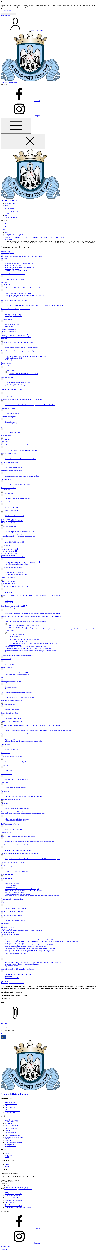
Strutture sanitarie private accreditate (12, 899)
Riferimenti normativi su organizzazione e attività (20, 263)
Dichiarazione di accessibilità (13, 1206)
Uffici (6, 1105)
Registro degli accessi (11, 966)
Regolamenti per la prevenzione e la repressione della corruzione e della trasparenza (30, 948)
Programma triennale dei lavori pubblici (21, 627)
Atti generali (4, 258)
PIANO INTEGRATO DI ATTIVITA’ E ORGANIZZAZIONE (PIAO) (23, 931)
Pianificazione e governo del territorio (12, 862)
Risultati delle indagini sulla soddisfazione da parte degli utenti (24, 796)
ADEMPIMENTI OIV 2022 (9, 933)
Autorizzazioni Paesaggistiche (14, 572)
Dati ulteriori (5, 981)
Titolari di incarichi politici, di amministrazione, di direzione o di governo (23, 288)
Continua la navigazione (8, 13)
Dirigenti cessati (6, 363)
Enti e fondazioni (10, 1107)
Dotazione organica (7, 377)
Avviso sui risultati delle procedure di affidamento (24, 639)
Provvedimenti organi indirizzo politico (13, 557)
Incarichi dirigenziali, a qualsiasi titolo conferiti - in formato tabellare (25, 356)
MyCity (4, 1249)
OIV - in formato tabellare (12, 432)
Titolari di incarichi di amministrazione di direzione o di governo (24, 295)
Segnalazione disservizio (12, 1195)
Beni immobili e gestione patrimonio (12, 700)
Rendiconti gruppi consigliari (13, 314)
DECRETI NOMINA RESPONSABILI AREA (23, 374)
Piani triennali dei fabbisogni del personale (17, 382)
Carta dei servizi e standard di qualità (12, 756)
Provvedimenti (5, 545)
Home (6, 232)
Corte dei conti (5, 744)
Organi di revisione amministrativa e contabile (15, 734)
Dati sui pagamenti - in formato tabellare (17, 808)
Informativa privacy (11, 1202)
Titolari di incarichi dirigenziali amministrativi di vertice (17, 342)
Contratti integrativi (10, 422)
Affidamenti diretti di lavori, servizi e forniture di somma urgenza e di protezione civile (35, 643)
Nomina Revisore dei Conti (13, 739)
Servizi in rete (5, 791)
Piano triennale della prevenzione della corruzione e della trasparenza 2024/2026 (29, 940)
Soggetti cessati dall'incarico (13, 297)
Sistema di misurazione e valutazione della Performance (18, 445)
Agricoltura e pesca (10, 1146)
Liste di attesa (5, 782)
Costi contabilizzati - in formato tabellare (17, 779)
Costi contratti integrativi (12, 424)
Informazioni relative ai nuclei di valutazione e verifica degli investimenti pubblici (29, 841)
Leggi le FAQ (9, 1192)
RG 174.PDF (4, 1023)
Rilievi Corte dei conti (11, 749)
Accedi (3, 229)
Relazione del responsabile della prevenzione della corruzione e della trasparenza (29, 950)
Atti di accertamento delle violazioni (16, 953)
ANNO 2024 (9, 602)
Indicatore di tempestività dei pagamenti (17, 819)
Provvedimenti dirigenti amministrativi (12, 567)
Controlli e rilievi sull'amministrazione (12, 721)
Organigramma (9, 326)
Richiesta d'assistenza (11, 1197)
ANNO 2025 (9, 239)
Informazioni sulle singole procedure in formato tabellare (18, 608)
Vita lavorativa (9, 1123)
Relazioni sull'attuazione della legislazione (17, 892)
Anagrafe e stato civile (11, 1120)
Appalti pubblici (10, 1127)
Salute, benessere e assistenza (14, 1142)
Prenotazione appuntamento (13, 1194)
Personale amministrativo (12, 1111)
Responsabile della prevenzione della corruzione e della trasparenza (25, 947)
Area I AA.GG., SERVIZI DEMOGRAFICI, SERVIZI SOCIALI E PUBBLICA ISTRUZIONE (35, 237)
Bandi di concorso (6, 435)
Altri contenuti (5, 924)
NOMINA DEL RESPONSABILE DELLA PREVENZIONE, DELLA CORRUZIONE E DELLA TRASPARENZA (41, 941)
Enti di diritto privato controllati (10, 510)
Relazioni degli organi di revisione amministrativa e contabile (23, 741)
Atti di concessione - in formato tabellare (17, 674)
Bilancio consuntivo (11, 689)
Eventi (7, 1166)
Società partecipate (6, 502)
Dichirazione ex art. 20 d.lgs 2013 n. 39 (17, 943)
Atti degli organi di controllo (13, 316)
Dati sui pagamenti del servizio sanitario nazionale (16, 812)
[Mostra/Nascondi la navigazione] (16, 126)
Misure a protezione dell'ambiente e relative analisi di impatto (23, 890)
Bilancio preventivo (11, 687)
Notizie (7, 1153)
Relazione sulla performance (9, 462)
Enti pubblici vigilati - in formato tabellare (17, 498)
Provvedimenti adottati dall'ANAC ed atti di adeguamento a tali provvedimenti (28, 952)
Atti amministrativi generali (13, 265)
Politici (7, 1109)
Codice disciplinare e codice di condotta (17, 270)
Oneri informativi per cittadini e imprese (13, 274)
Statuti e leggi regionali (12, 269)
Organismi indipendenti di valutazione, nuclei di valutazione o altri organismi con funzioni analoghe (31, 725)
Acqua (7, 214)
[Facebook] (5, 224)
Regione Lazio (5, 15)
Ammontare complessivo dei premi (11, 470)
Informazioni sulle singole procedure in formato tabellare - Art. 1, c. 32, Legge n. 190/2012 (32, 613)
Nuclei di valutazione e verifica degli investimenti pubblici (18, 836)
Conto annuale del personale (13, 384)
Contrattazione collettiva (8, 408)
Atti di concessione (6, 667)
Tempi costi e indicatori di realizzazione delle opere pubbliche (19, 853)
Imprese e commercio (11, 1125)
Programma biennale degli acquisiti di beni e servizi (24, 625)
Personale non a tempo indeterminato (12, 389)
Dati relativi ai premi (7, 479)
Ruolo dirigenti (9, 360)
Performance (5, 441)
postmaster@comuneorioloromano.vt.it (17, 1187)
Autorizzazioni (9, 1144)
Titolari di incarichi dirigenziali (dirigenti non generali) (17, 351)
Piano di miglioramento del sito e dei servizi (18, 1207)
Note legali (8, 1204)
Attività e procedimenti (8, 522)
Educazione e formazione (12, 1135)
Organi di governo (10, 1102)
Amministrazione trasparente (13, 1200)
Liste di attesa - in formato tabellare (15, 788)
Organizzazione (5, 284)
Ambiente (8, 1140)
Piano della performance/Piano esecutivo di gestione (20, 459)
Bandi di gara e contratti (12, 236)
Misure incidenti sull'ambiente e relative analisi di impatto (22, 889)
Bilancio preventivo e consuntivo (11, 682)
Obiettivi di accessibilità (12, 978)
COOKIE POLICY (7, 10)
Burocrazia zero (5, 282)
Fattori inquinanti (10, 887)
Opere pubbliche (6, 832)
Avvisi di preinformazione (16, 634)
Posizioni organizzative (8, 365)
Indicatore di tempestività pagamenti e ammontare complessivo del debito (23, 813)
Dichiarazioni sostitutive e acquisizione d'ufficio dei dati (18, 537)
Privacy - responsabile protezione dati (12, 983)
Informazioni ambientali (8, 874)
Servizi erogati (5, 753)
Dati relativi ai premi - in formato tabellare (17, 484)
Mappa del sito (5, 1246)
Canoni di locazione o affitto (9, 713)
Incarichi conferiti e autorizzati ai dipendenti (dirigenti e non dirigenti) (22, 399)
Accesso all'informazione (12, 212)
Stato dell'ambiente (10, 885)
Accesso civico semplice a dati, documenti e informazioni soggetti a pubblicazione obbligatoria (33, 962)
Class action (4, 765)
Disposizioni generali (7, 253)
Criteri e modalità (6, 659)
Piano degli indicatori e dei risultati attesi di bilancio (16, 692)
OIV (2, 427)
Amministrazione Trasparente (14, 234)
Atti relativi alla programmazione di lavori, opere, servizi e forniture (25, 621)
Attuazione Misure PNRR (9, 927)
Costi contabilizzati (6, 774)
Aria (6, 215)
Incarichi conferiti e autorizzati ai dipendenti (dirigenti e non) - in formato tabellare (30, 405)
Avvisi (7, 1157)
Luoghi (7, 1164)
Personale (4, 338)
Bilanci (3, 678)
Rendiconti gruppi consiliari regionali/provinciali (15, 309)
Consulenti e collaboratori (8, 331)
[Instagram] (5, 226)
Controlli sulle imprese (8, 577)
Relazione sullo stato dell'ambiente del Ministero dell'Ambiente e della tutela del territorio (32, 896)
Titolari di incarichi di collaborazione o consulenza (16, 337)
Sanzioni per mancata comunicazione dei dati (14, 300)
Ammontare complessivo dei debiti (15, 821)
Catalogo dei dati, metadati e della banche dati (19, 974)
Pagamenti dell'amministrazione (10, 799)
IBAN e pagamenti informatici (10, 824)
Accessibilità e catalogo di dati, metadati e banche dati (17, 969)
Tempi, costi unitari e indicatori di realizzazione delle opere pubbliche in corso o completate (32, 859)
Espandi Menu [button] (5, 251)
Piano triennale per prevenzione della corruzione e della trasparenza (21, 256)
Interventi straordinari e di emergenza (12, 911)
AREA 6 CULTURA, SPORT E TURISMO (14, 587)
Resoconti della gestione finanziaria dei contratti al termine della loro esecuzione (29, 652)
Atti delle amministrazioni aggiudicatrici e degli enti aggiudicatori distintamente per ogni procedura (31, 616)
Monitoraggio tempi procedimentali (11, 535)
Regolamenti (8, 976)
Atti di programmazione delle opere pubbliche (15, 845)
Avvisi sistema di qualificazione (18, 641)
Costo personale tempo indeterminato (16, 386)
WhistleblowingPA (6, 929)
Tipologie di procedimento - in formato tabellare (19, 532)
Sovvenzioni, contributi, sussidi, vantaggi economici (16, 655)
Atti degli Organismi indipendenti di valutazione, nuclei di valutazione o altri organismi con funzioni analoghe (38, 730)
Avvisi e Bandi (13, 638)
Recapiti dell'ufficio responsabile (14, 542)
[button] (10, 203)
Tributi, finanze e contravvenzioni (15, 1139)
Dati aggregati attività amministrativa (12, 521)
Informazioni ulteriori (15, 645)
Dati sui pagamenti (6, 803)
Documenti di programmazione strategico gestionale (20, 267)
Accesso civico (5, 957)
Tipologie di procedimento (9, 526)
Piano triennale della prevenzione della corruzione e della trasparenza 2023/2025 (29, 945)
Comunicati (8, 1155)
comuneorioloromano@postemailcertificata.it (18, 1189)
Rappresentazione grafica (8, 519)
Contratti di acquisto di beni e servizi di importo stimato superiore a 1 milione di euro (30, 650)
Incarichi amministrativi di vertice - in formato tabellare (21, 348)
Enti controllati (5, 489)
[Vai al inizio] (1, 1034)
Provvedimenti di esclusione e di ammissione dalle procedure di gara (25, 646)
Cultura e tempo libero (11, 1122)
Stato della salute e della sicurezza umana (17, 894)
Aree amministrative (11, 1104)
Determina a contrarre (15, 636)
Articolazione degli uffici (8, 319)
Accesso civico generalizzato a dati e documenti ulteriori (22, 964)
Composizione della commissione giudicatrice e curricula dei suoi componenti (28, 648)
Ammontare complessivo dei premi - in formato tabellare (22, 476)
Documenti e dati (10, 1112)
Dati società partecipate (12, 507)
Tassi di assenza (5, 391)
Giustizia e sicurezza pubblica (14, 1137)
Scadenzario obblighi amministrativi (15, 279)
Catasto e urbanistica (11, 1128)
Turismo (7, 1130)
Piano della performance (8, 453)
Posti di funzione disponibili (13, 358)
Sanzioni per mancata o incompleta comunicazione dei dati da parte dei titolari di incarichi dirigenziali (35, 305)
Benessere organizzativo (8, 488)
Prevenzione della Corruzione (10, 934)
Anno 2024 (8, 592)
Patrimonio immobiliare (8, 704)
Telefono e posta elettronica (9, 329)
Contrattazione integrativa (8, 417)
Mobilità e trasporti (10, 1132)
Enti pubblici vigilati (7, 493)
